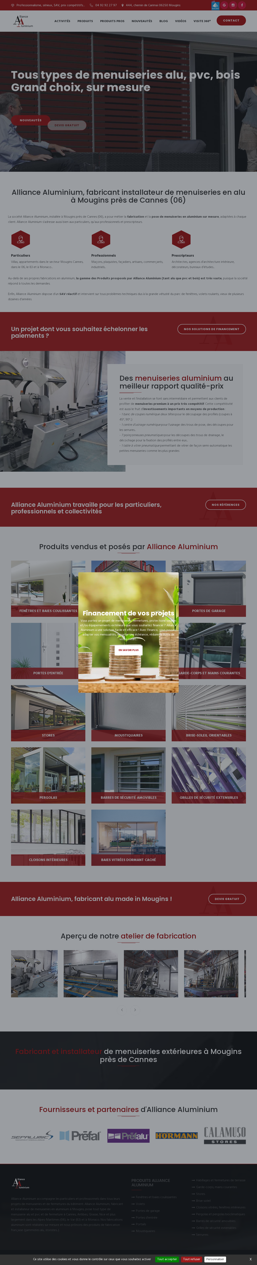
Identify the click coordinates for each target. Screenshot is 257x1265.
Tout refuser (191, 1259)
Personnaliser (215, 1259)
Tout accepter (167, 1259)
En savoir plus (129, 650)
